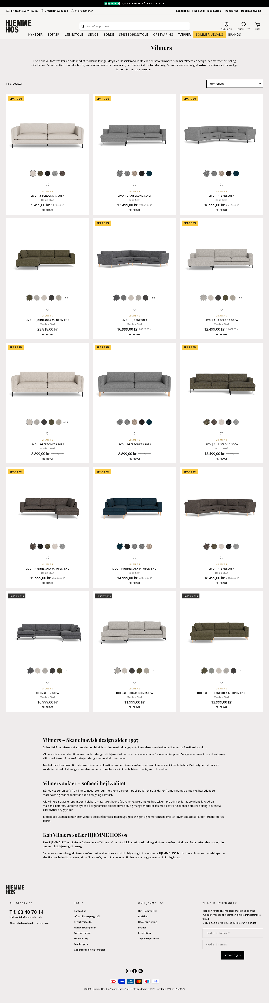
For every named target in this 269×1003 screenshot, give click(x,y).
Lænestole (73, 35)
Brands (234, 35)
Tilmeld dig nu (232, 955)
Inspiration (214, 10)
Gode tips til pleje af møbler (89, 949)
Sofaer (53, 35)
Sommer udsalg (209, 35)
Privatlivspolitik (83, 922)
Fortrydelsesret (82, 933)
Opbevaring (163, 35)
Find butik (198, 10)
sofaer (203, 65)
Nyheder (35, 35)
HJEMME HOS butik (171, 853)
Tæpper (184, 35)
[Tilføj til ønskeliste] (47, 185)
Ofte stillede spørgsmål (87, 916)
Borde (108, 35)
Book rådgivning (251, 10)
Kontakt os (183, 10)
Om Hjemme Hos (147, 911)
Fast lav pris (81, 944)
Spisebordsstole (133, 35)
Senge (93, 35)
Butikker (143, 916)
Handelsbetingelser (85, 927)
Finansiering (231, 10)
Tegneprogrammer (148, 938)
